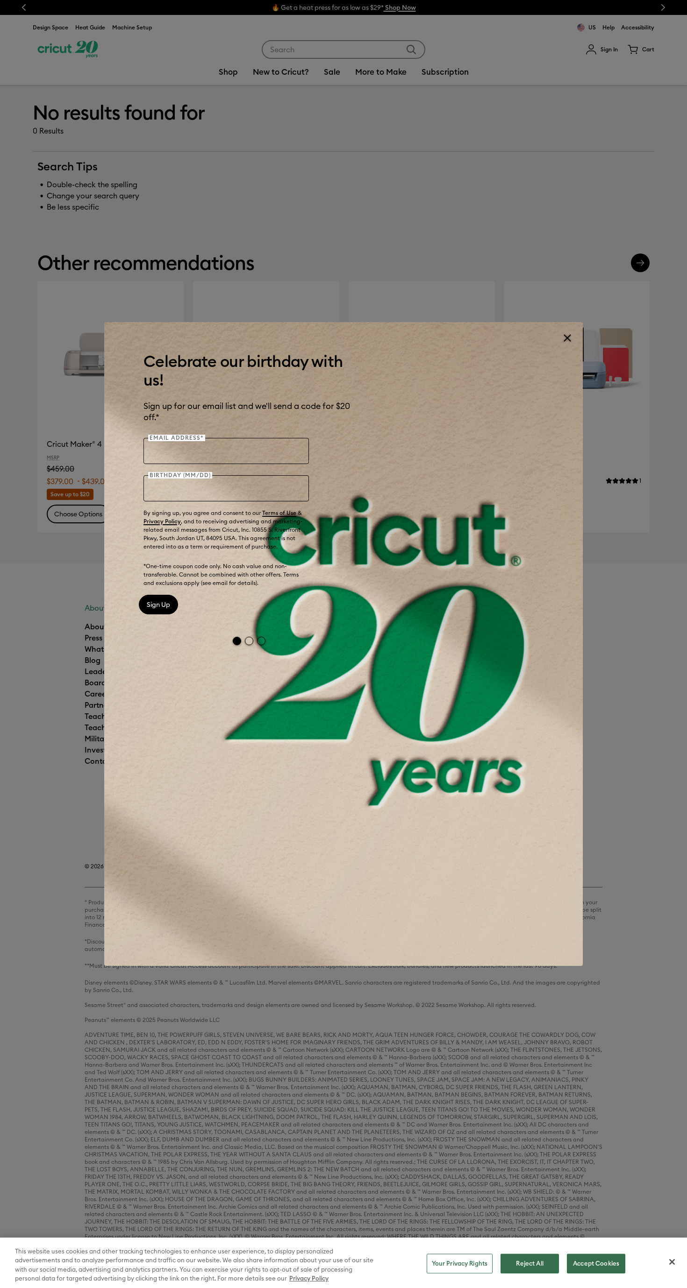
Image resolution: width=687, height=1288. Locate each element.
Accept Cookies (596, 1263)
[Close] (567, 338)
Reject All (529, 1263)
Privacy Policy (162, 521)
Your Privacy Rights (459, 1263)
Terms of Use (279, 512)
